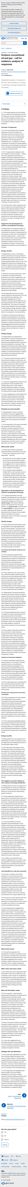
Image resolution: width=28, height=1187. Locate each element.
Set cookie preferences (14, 32)
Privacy (25, 1166)
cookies (8, 2)
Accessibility (4, 1163)
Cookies (23, 1163)
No (5, 1136)
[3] (16, 608)
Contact (17, 1163)
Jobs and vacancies (16, 1166)
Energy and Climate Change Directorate (16, 71)
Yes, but (6, 1139)
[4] (6, 1004)
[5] (21, 1087)
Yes (5, 1132)
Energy (6, 73)
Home (2, 48)
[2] (20, 597)
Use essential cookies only (14, 28)
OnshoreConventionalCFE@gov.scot (15, 1119)
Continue (4, 1144)
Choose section (6, 103)
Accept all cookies (14, 23)
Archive (11, 1163)
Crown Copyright (5, 1166)
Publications (9, 48)
